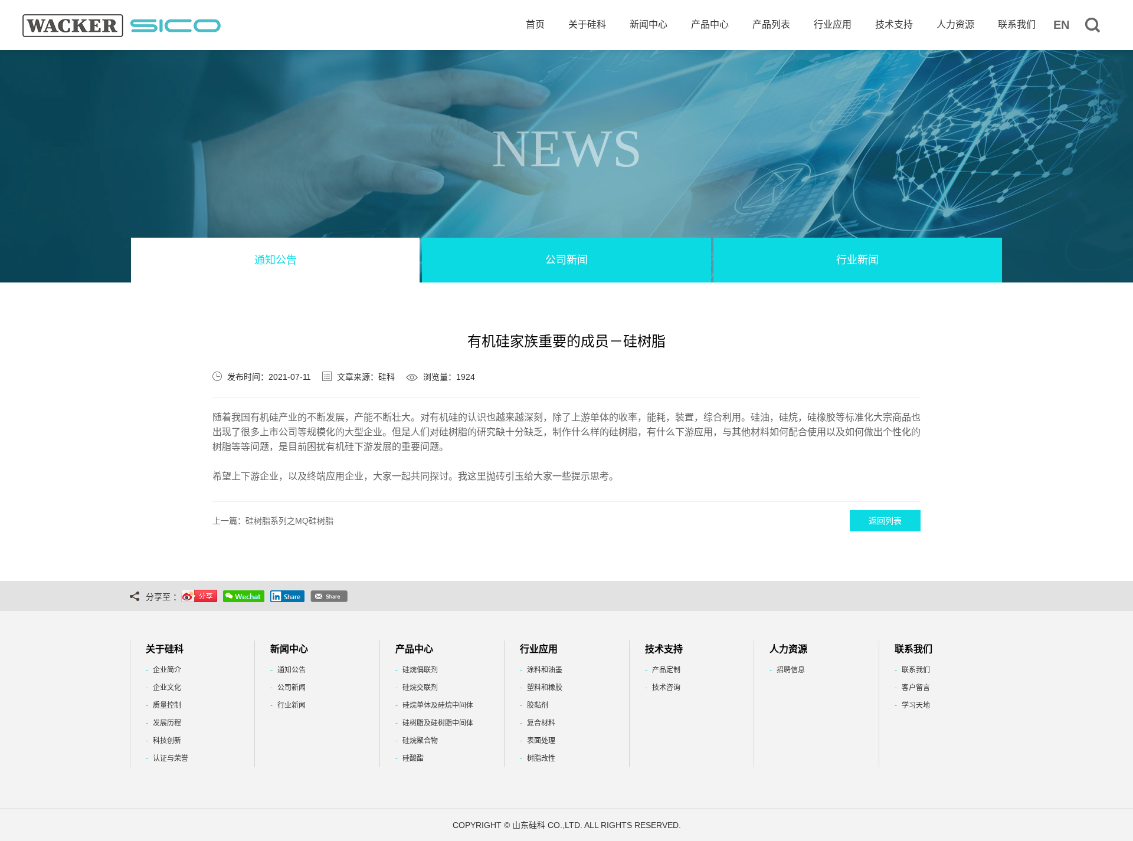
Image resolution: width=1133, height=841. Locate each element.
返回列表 (885, 520)
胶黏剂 (537, 705)
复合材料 (541, 723)
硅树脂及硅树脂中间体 (437, 723)
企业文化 (167, 688)
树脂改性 (541, 758)
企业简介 (167, 670)
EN (1061, 24)
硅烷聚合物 (420, 741)
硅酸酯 (413, 758)
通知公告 (275, 260)
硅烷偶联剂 (420, 670)
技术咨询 (666, 688)
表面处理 (541, 741)
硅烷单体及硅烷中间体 (437, 705)
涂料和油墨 (544, 670)
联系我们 (916, 670)
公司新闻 (566, 260)
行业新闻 (857, 260)
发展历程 (167, 723)
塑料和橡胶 (544, 688)
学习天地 (916, 705)
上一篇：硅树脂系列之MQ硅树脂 (272, 520)
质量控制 (167, 705)
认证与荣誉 (170, 758)
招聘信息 (791, 670)
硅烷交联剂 (420, 688)
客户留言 (916, 688)
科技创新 (167, 741)
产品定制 (666, 670)
